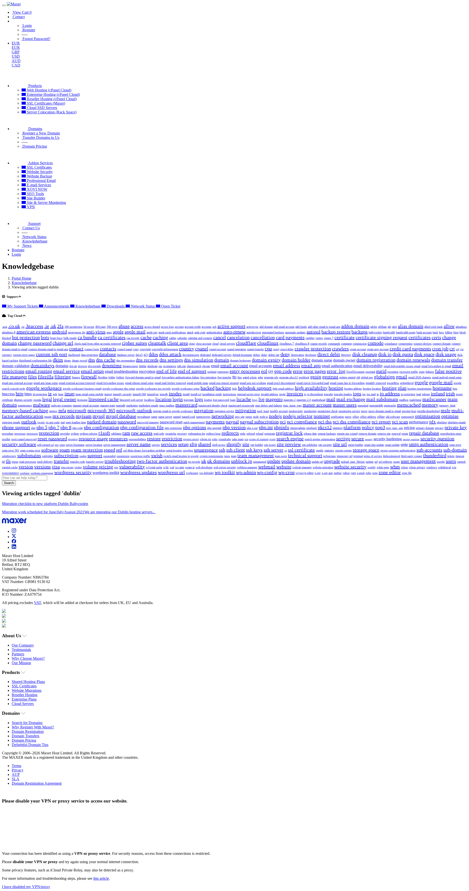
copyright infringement (165, 349)
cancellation (263, 337)
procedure (7, 433)
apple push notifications (172, 332)
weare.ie (190, 467)
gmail (401, 376)
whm (395, 466)
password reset (171, 422)
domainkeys (42, 365)
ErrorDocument (355, 372)
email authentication (337, 366)
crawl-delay (287, 349)
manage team (107, 405)
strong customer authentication (398, 450)
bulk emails (70, 338)
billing (448, 332)
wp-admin (246, 472)
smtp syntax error (30, 450)
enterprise (223, 372)
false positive (448, 371)
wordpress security (73, 472)
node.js (264, 416)
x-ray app (327, 473)
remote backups (327, 433)
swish (156, 455)
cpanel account (217, 349)
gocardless (393, 383)
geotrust (330, 376)
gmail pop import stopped (224, 383)
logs (199, 399)
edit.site (181, 366)
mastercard (186, 404)
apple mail (135, 331)
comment (346, 343)
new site (240, 416)
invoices (295, 393)
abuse (124, 326)
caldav (172, 338)
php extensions (173, 428)
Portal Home (21, 278)
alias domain (410, 326)
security (369, 439)
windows (431, 467)
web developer (204, 467)
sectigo (343, 438)
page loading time (76, 422)
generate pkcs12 (288, 377)
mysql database (121, 416)
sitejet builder (355, 445)
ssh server (273, 449)
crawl (276, 349)
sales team (238, 439)
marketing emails (148, 405)
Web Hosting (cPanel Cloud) (48, 90)
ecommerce (169, 366)
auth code (199, 332)
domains (61, 366)
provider (65, 433)
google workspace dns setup (118, 388)
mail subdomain (382, 399)
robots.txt (205, 439)
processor (32, 433)
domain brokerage (240, 360)
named (177, 416)
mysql (99, 416)
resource (73, 439)
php (33, 428)
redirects (230, 433)
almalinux (461, 327)
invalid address (269, 394)
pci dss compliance (352, 421)
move (364, 411)
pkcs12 (325, 427)
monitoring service (349, 411)
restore (154, 438)
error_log (336, 371)
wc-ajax (179, 467)
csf (457, 349)
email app (311, 365)
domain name (321, 360)
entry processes (245, 371)
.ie (46, 326)
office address (368, 416)
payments (215, 421)
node (256, 416)
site (245, 444)
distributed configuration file (35, 360)
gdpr (260, 377)
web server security (224, 467)
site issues (270, 445)
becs (441, 332)
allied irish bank (433, 327)
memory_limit (447, 405)
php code (77, 428)
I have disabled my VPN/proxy (26, 887)
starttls (319, 450)
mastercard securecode (241, 405)
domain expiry (266, 360)
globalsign (384, 376)
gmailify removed (376, 383)
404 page (100, 327)
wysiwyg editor (305, 473)
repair (405, 433)
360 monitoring (73, 327)
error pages (315, 371)
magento (274, 399)
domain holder (296, 360)
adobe (373, 327)
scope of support (258, 439)
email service (66, 371)
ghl (358, 377)
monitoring (310, 411)
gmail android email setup (447, 377)
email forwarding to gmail (436, 366)
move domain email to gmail (384, 411)
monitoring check (328, 411)
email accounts (260, 366)
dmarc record (79, 360)
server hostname (75, 445)
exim (422, 372)
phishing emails (457, 422)
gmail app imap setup (45, 383)
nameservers (203, 416)
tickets (451, 456)
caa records (133, 338)
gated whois (250, 377)
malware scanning (61, 405)
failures (430, 372)
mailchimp (415, 400)
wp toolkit (225, 472)
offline (381, 416)
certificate (344, 337)
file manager (14, 376)
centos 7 (328, 338)
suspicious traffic (140, 456)
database (107, 354)
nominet (322, 416)
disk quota (403, 354)
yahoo (346, 473)
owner (41, 422)
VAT (37, 603)
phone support (16, 427)
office (355, 416)
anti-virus (96, 331)
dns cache (105, 360)
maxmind (363, 405)
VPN (30, 207)
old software (393, 416)
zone (375, 473)
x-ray (318, 473)
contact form (92, 349)
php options (194, 427)
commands (334, 343)
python (75, 433)
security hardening (387, 439)
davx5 (139, 355)
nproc (348, 416)
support (94, 455)
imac (61, 394)
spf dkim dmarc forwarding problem (144, 450)
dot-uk (73, 366)
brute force (56, 338)
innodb (164, 394)
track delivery (45, 461)
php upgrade (214, 428)
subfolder (47, 456)
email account (234, 365)
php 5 (41, 427)
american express (33, 331)
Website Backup (39, 176)
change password (35, 343)
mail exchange (350, 399)
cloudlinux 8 (302, 343)
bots (45, 337)
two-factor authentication (162, 461)
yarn (353, 473)
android (59, 331)
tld (3, 461)
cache (146, 337)
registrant (269, 433)
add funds (301, 327)
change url (63, 343)
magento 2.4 (304, 400)
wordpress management (42, 473)
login (177, 399)
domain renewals (413, 360)
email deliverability (368, 366)
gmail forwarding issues (110, 383)
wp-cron (286, 472)
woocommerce (10, 473)
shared (204, 444)
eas (160, 366)
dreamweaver (130, 366)
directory (346, 355)
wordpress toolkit (106, 473)
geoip (315, 376)
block (462, 332)
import (108, 394)
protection (49, 433)
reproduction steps (450, 433)
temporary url (344, 456)
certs (436, 337)
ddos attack (170, 354)
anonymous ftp (76, 332)
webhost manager (247, 467)
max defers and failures (268, 405)
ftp (234, 377)
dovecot (82, 366)
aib (389, 327)
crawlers (340, 348)
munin (48, 416)
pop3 (380, 427)
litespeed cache (103, 399)
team (233, 456)
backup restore (336, 331)
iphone (426, 394)
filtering (62, 376)
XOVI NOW (36, 189)
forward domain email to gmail (143, 377)
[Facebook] (14, 542)
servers (156, 445)
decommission (190, 355)
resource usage (93, 438)
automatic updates (295, 332)
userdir (441, 461)
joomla (37, 400)
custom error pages (24, 355)
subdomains (29, 455)
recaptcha (170, 433)
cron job (440, 348)
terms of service (373, 456)
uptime (369, 461)
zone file (407, 473)
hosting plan (394, 388)
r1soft (104, 433)
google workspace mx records (153, 388)
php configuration (101, 427)
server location (93, 445)
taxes (227, 456)
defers (256, 355)
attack (190, 332)
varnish (461, 461)
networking (223, 416)
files (32, 376)
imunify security (122, 394)
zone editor (390, 472)
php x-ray (252, 428)
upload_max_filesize (353, 461)
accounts (207, 327)
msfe (445, 410)
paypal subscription (259, 421)
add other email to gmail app (324, 327)
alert (394, 327)
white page (383, 467)
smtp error (455, 445)
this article (101, 878)
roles (215, 439)
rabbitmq (116, 433)
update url (317, 461)
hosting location (372, 388)
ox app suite (53, 422)
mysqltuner (143, 416)
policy (368, 427)
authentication (214, 332)
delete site (273, 355)
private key (456, 427)
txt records (194, 461)
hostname (442, 388)
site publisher (309, 445)
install (186, 394)
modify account (279, 411)
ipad (418, 394)
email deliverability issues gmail (402, 366)
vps (116, 467)
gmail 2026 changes (419, 377)
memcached (409, 404)
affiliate (382, 327)
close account (203, 343)
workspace (192, 473)
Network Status (143, 306)
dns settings (171, 360)
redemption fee (196, 433)
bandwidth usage (406, 332)
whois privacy (417, 467)
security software (19, 444)
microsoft (76, 410)
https (28, 394)
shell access (218, 445)
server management (114, 445)
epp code (283, 371)
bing (455, 332)
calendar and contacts (200, 338)
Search (9, 483)
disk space (424, 354)
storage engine (343, 450)
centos (319, 338)
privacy (439, 428)
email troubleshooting (121, 371)
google (421, 382)
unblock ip (241, 461)
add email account (284, 327)
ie (50, 393)
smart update (392, 445)
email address (286, 365)
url (376, 461)
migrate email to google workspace (173, 411)
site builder (256, 445)
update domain (296, 461)
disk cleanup (364, 354)
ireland (438, 393)
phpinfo (281, 427)
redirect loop (213, 433)
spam (64, 449)
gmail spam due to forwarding (347, 383)
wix (454, 467)
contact (76, 348)
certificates (419, 337)
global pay (367, 377)
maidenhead (318, 400)
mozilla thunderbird (428, 411)
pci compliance (302, 421)
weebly (371, 467)
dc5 (146, 355)
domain (221, 360)
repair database (424, 433)
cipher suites (134, 343)
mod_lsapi (263, 411)
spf (119, 449)
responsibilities (137, 439)
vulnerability (132, 466)
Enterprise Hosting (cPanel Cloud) (53, 94)
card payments (290, 337)
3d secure (88, 327)
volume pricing (98, 466)
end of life (166, 371)
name (154, 416)
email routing (38, 371)
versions (42, 466)
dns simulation (198, 360)
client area (177, 343)
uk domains (218, 461)
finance (76, 377)
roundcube (225, 439)
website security (350, 466)
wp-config (267, 472)
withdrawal (444, 467)
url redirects (385, 461)
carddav (310, 338)
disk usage (446, 354)
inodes (175, 393)
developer (310, 355)
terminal (358, 456)
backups (360, 331)
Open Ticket (170, 306)
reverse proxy (191, 439)
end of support (192, 371)
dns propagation (125, 360)
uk (203, 461)
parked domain (102, 421)
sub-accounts (429, 449)
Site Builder (35, 198)
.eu (22, 327)
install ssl (196, 394)
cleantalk (157, 343)
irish (450, 393)
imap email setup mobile (89, 394)
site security (325, 445)
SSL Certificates (39, 167)
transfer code (77, 461)
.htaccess (34, 326)
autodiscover (253, 332)
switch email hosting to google (181, 456)
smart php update (374, 445)
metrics (53, 411)
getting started (347, 377)
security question (437, 438)
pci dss (325, 421)
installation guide (212, 394)
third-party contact (411, 456)
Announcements (56, 306)
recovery (182, 433)
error (298, 371)
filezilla (45, 376)
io (305, 394)
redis (242, 433)
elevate (206, 366)
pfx (432, 421)
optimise (449, 416)
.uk (53, 326)
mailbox (403, 400)
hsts (455, 388)
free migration (208, 377)
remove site (384, 433)
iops (357, 393)
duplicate (152, 366)
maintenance (25, 405)
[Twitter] (14, 537)
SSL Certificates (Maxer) (45, 103)
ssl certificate (301, 449)
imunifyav (153, 394)
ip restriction (408, 394)
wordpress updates (138, 472)
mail (330, 399)
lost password (221, 400)
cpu (268, 348)
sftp (193, 444)
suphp (82, 456)
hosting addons (353, 388)
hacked (207, 388)
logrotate (189, 400)
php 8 (65, 427)
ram (126, 433)
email (215, 366)
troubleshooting (120, 461)
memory (430, 404)
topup (15, 461)
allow (449, 326)
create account (358, 349)
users (451, 461)
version (26, 466)
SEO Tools (35, 194)
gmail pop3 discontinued (281, 383)
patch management (194, 422)
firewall (89, 376)
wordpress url (171, 472)
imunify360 (139, 394)
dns (91, 360)
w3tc (166, 467)
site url (340, 444)
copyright (145, 349)
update (273, 461)
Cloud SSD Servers (41, 108)
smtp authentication (428, 444)
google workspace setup (186, 388)
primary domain (425, 428)
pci (283, 421)
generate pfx (271, 377)
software (49, 449)
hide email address (283, 388)
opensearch (407, 416)
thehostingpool (391, 456)
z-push (361, 473)
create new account (378, 349)
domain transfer (447, 360)
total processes (27, 461)
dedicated (205, 355)
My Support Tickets (22, 306)
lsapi (232, 400)
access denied (152, 327)
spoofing (188, 450)
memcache (390, 405)
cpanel (201, 348)
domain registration (375, 360)
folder (111, 377)
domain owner (344, 360)
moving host (409, 411)
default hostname (242, 355)
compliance (390, 343)
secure (357, 438)
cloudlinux (267, 343)
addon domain (355, 326)
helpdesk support (255, 388)
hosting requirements (419, 388)
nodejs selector (298, 416)
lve (261, 399)
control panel (124, 349)
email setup (92, 371)
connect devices (423, 343)
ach (214, 327)
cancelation (238, 337)
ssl (285, 450)
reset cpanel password (24, 439)
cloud (215, 343)
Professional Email (41, 180)
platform (352, 427)
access (137, 326)
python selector (88, 433)
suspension (123, 456)
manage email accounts (86, 405)
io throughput (315, 394)
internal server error (248, 394)
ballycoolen (375, 332)
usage (396, 461)
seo (57, 445)
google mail (441, 382)
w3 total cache (154, 467)
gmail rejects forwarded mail (312, 383)
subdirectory (9, 456)
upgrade (332, 461)
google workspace (44, 388)
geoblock (304, 377)
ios (364, 394)
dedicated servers (222, 355)
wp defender (206, 473)
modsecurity (296, 411)
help (234, 388)
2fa (60, 326)
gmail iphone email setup (139, 383)
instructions (229, 394)
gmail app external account (17, 383)
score (272, 439)
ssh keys (254, 449)
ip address (390, 393)
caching (160, 337)
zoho (368, 473)
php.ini (266, 427)
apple (118, 331)
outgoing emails (11, 422)
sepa (62, 445)
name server (165, 416)
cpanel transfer (255, 349)
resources (118, 438)
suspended (109, 456)
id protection (40, 394)
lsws (254, 400)
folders (120, 377)
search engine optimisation (320, 439)
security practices (411, 439)
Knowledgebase (24, 283)
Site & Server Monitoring (46, 202)
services (169, 444)
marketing (132, 405)
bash (435, 332)
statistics (329, 450)
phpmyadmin (297, 428)
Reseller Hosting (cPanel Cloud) (51, 99)
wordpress (25, 473)
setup (183, 444)
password (126, 421)
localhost (149, 400)
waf (172, 467)
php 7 (53, 427)
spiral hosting (174, 450)
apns (109, 332)
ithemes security (23, 400)
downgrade (94, 366)
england (211, 372)
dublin (142, 366)
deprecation (297, 355)
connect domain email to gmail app (48, 349)
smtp (404, 444)
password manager (148, 422)
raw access (141, 433)
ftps (239, 377)
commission (360, 343)
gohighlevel (407, 383)
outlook (28, 421)
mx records (64, 416)
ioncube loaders (343, 394)
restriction (172, 438)
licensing (82, 400)
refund (259, 433)
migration (203, 410)
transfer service (95, 461)
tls (8, 461)
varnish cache (10, 467)
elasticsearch (194, 366)
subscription (66, 455)
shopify (233, 444)
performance (418, 422)
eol (264, 371)
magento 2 (290, 400)
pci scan (400, 421)
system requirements (211, 456)
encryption (147, 371)
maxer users (345, 404)
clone (192, 343)
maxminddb (376, 405)
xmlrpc (338, 473)
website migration (323, 467)
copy (136, 349)
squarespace (206, 449)
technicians (329, 456)
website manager (302, 467)
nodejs (275, 416)
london (208, 400)
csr (462, 349)
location (163, 399)
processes (20, 433)
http (19, 393)
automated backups (273, 332)
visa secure (67, 467)
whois (404, 467)
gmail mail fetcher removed (170, 383)
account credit (193, 327)
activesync (252, 327)
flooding (102, 377)
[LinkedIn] (14, 547)
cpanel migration (236, 349)
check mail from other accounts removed (97, 343)
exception (392, 372)
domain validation (16, 366)
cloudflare (246, 343)
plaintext (337, 428)
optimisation (427, 416)
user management (418, 461)
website (283, 466)
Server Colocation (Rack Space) (51, 112)
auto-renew (234, 331)
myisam (84, 416)
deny (285, 354)
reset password (52, 438)
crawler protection (313, 348)
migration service (224, 411)
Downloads (116, 306)
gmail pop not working (253, 383)
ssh (222, 449)
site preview (289, 444)
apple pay (152, 332)
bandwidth (389, 332)
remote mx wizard (347, 433)
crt (452, 348)
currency (7, 355)
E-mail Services (38, 185)
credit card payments (410, 348)
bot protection (26, 337)
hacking (223, 388)
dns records (147, 360)
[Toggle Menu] (4, 5)
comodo (376, 343)
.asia (4, 327)
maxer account (317, 404)
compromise (405, 343)
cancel (219, 337)
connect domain (442, 343)
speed (109, 449)
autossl (313, 331)
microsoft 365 (101, 410)
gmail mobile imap (197, 383)
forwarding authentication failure (180, 377)
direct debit (328, 354)
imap (69, 393)
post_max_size (394, 428)
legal (47, 399)
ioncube (328, 394)
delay (264, 355)
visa (56, 466)
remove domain (367, 433)
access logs (167, 327)
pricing (409, 428)
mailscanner (434, 399)
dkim (58, 360)
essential (370, 372)
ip (378, 394)
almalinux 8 (8, 332)
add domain (266, 327)
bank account (424, 332)
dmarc (67, 360)
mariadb (120, 405)
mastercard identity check (212, 405)
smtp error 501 (10, 450)
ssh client (235, 449)
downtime (112, 365)
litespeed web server (131, 400)
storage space (366, 449)
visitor (78, 467)
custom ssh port (51, 354)
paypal (232, 421)
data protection (89, 355)
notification (337, 416)
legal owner (64, 399)
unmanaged (259, 461)
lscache (243, 399)
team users (281, 456)
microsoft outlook (134, 410)
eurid (381, 371)
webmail (266, 466)
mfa (62, 410)
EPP (270, 372)
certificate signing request (381, 337)
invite (282, 394)
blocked (6, 338)
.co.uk (14, 326)
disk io (385, 354)
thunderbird (434, 455)
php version (234, 427)
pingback (311, 428)
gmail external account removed (77, 383)
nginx (248, 416)
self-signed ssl (45, 445)
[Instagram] (14, 531)
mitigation (245, 410)
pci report (381, 421)
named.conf (188, 416)
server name (139, 444)
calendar (182, 338)
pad (63, 422)
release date (310, 433)
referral (250, 433)
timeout (460, 456)
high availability (311, 388)
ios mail (371, 394)
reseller (6, 439)
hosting (336, 388)
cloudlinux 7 (286, 343)
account (179, 327)
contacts (108, 348)
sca (246, 439)
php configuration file (142, 427)
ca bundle (87, 337)
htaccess (8, 394)
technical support (305, 455)
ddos (153, 354)
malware (41, 404)
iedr (55, 394)
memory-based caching (25, 410)
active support (231, 326)
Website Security (39, 172)
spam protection (87, 449)
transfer (61, 461)
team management (255, 455)
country (186, 348)
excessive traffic (408, 372)
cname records (318, 343)
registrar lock (289, 433)
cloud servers (227, 343)
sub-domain (455, 449)
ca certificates (112, 337)
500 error (112, 327)
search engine (290, 438)
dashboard (74, 355)
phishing (442, 422)
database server (126, 355)
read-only (158, 433)
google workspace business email (82, 388)
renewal (396, 433)
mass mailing (166, 405)
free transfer (224, 377)
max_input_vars (292, 405)
